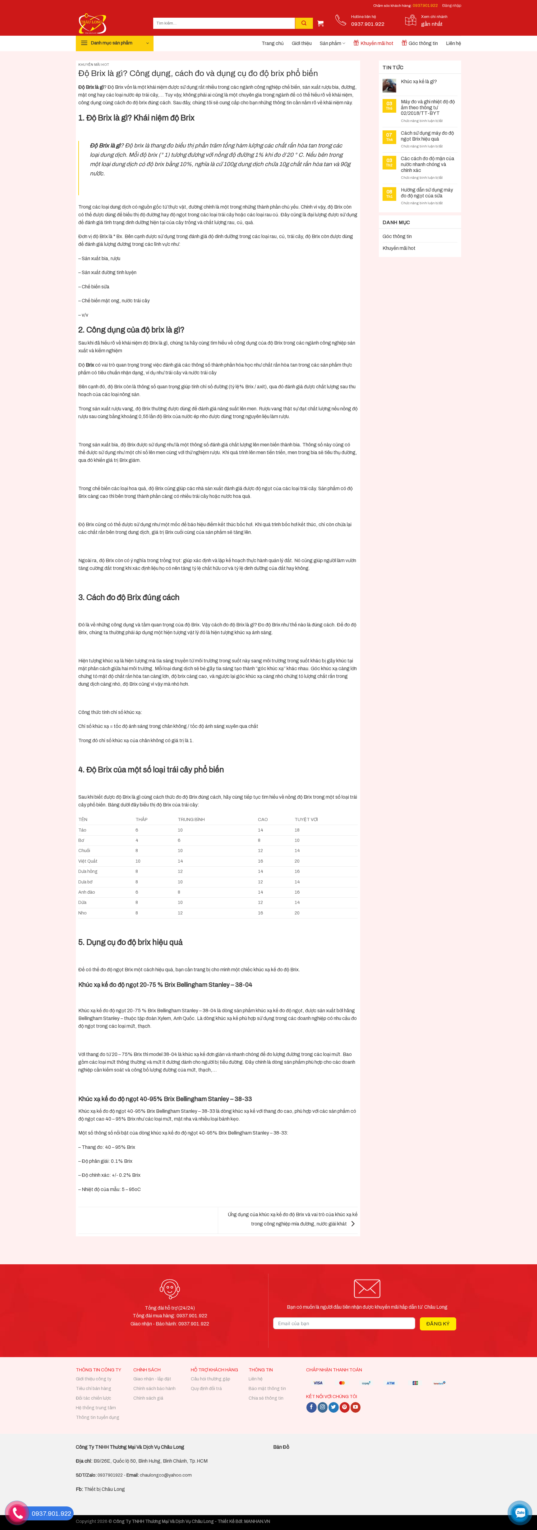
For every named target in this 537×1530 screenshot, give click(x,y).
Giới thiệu (302, 43)
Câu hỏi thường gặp (210, 1379)
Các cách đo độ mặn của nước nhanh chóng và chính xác (427, 164)
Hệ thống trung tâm (96, 1408)
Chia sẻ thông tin (266, 1398)
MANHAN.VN (257, 1521)
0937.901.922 (425, 5)
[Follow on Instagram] (323, 1407)
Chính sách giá (148, 1398)
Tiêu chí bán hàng (93, 1388)
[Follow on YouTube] (355, 1407)
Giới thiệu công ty (93, 1379)
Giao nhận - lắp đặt (152, 1379)
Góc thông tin (423, 43)
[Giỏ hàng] (320, 23)
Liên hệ (453, 43)
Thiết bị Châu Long (100, 1489)
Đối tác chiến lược (93, 1398)
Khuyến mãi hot (376, 43)
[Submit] (304, 23)
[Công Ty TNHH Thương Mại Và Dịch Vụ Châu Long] (110, 23)
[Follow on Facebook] (311, 1407)
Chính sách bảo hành (154, 1388)
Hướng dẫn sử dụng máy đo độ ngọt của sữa (427, 192)
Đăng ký (438, 1323)
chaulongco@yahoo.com (166, 1475)
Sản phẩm (330, 43)
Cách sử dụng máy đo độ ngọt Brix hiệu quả (427, 136)
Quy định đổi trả (206, 1388)
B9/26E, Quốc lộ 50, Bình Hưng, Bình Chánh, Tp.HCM (151, 1461)
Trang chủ (273, 43)
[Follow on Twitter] (333, 1407)
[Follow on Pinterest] (345, 1407)
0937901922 (110, 1475)
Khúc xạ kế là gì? (419, 81)
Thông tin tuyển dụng (97, 1417)
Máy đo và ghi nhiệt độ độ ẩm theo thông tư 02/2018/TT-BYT (428, 107)
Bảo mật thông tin (267, 1388)
